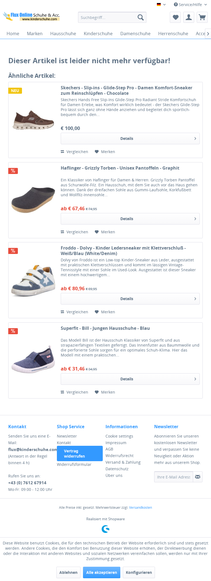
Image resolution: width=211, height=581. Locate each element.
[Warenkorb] (202, 17)
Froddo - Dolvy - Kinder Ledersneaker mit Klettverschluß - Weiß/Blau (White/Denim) (123, 250)
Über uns (114, 475)
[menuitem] (112, 17)
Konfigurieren (139, 572)
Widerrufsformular (74, 464)
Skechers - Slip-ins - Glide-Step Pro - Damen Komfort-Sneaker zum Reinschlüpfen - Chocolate (126, 90)
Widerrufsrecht (120, 455)
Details (126, 138)
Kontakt (64, 442)
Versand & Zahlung (123, 462)
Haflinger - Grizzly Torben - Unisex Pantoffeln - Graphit (120, 168)
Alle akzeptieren (101, 572)
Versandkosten (140, 507)
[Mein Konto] (188, 17)
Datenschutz (117, 468)
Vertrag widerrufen (74, 453)
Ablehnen (68, 572)
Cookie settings (119, 436)
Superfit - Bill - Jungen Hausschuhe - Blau (105, 328)
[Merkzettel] (175, 17)
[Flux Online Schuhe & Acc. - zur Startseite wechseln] (32, 19)
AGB (109, 449)
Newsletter (67, 436)
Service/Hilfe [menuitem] (190, 4)
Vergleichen (76, 151)
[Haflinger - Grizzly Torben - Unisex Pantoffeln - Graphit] (33, 200)
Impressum (116, 442)
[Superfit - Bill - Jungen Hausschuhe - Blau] (33, 360)
